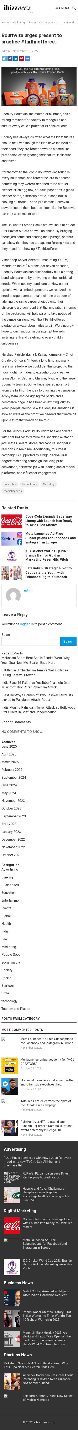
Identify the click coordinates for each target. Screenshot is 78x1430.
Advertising (9, 869)
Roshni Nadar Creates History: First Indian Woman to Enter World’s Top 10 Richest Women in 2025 (47, 1316)
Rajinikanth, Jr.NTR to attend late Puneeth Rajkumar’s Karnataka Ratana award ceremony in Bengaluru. (46, 1126)
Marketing (19, 22)
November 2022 (13, 847)
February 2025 (11, 770)
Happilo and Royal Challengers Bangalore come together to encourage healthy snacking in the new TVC (46, 1194)
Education (8, 893)
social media (10, 962)
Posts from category (20, 1018)
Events (6, 908)
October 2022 (11, 855)
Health (6, 924)
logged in (27, 624)
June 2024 (9, 785)
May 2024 (8, 793)
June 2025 (9, 746)
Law (4, 939)
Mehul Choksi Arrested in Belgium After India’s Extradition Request (46, 1293)
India (5, 931)
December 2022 (13, 839)
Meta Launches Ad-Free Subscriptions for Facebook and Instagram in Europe (50, 538)
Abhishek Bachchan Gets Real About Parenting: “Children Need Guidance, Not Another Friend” (48, 1379)
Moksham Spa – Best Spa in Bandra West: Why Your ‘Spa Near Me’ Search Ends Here (36, 1365)
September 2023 (13, 816)
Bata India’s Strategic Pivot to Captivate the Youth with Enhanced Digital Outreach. (48, 572)
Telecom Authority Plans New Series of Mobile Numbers (48, 1398)
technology (9, 1001)
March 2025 (10, 762)
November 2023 (13, 801)
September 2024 (13, 777)
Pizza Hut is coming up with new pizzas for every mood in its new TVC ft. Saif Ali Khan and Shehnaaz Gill (37, 1161)
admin (5, 51)
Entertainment (11, 900)
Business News (18, 1282)
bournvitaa (10, 484)
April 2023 (8, 824)
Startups (7, 986)
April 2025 (8, 754)
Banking (7, 877)
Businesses (10, 885)
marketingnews (13, 491)
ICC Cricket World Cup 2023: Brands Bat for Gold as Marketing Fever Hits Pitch (47, 555)
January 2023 (11, 832)
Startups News (18, 1354)
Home (5, 22)
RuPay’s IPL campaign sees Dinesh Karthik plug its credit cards (46, 1175)
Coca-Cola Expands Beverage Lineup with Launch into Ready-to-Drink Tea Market (49, 520)
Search (6, 635)
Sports (6, 978)
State (5, 993)
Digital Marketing (20, 1210)
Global (6, 916)
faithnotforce (29, 484)
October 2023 (11, 808)
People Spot (10, 955)
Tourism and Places (15, 1009)
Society (6, 970)
